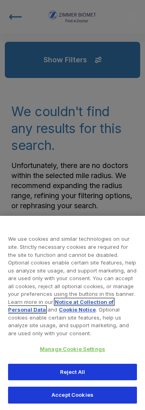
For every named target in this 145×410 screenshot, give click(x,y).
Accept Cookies (72, 395)
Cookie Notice (77, 309)
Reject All (72, 372)
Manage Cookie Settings (72, 349)
